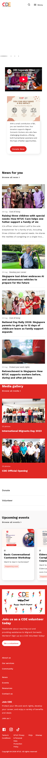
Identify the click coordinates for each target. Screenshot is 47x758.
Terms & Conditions (6, 736)
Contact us (7, 694)
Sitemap (39, 735)
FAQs (30, 735)
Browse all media (10, 391)
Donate (6, 490)
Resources (7, 688)
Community (7, 669)
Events (5, 683)
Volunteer (7, 500)
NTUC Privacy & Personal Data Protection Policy (19, 741)
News (5, 677)
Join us (5, 718)
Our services (8, 663)
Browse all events (11, 522)
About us (6, 658)
